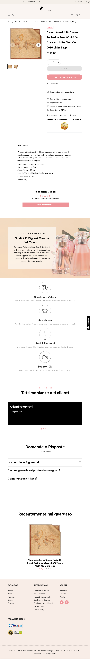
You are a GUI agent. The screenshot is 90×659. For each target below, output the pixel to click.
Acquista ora (45, 2)
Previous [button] (12, 45)
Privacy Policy (39, 606)
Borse (10, 594)
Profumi (10, 590)
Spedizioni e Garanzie (42, 600)
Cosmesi (11, 603)
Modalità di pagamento (42, 597)
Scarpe (10, 600)
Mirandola (63, 590)
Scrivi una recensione (46, 204)
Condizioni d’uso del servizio (44, 603)
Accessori (11, 597)
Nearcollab (52, 654)
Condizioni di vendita (41, 590)
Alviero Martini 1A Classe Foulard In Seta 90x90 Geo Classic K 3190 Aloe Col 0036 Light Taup (45, 563)
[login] (72, 15)
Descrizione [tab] (22, 145)
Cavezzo (63, 594)
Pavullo (62, 597)
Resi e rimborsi (39, 594)
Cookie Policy (39, 609)
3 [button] (45, 428)
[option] (25, 44)
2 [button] (43, 428)
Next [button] (38, 45)
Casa (9, 22)
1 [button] (41, 428)
